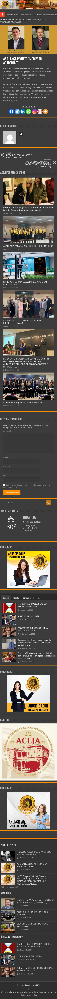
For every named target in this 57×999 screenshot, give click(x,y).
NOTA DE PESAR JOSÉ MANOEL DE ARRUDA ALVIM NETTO (34, 853)
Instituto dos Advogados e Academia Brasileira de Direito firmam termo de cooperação (28, 209)
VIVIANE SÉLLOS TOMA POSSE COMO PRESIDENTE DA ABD (22, 321)
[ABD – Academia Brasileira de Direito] (28, 4)
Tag (38, 598)
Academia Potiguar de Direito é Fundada (23, 402)
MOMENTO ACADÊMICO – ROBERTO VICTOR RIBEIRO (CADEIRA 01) (38, 163)
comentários (28, 598)
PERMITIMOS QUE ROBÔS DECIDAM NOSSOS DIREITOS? (35, 969)
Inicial (4, 20)
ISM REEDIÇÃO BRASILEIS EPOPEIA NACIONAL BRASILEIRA (34, 945)
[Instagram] (34, 111)
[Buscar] (48, 502)
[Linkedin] (22, 111)
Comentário (9, 431)
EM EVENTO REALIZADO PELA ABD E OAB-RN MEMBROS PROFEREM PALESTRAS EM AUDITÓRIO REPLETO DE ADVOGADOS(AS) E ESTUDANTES (26, 362)
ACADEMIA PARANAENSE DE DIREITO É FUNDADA (28, 246)
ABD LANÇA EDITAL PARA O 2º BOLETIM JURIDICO (32, 865)
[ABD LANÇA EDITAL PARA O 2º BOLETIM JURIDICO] (8, 868)
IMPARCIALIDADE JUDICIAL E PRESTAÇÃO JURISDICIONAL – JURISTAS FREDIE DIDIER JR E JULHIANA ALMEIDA (31, 880)
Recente (6, 598)
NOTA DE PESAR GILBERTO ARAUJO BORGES (19, 155)
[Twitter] (17, 111)
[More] (45, 111)
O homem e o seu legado (28, 616)
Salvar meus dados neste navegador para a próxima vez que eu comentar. (28, 486)
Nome (6, 457)
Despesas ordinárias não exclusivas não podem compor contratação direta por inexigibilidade (34, 642)
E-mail (6, 467)
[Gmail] (40, 111)
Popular (16, 598)
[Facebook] (11, 111)
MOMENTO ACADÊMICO (19, 20)
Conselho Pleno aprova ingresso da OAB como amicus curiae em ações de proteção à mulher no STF (36, 656)
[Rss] (28, 989)
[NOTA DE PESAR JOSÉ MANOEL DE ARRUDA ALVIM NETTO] (8, 856)
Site (4, 476)
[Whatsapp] (28, 111)
